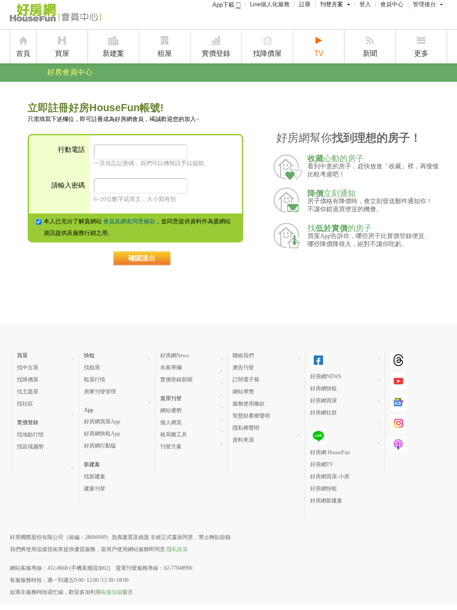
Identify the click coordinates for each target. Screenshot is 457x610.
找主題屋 (27, 392)
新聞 (370, 53)
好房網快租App (102, 433)
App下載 (224, 4)
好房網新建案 (326, 500)
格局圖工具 (173, 434)
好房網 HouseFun (330, 452)
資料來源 (243, 440)
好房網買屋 (323, 400)
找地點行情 (30, 434)
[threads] (398, 365)
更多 (421, 53)
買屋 (62, 53)
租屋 (165, 53)
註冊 (305, 4)
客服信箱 (111, 592)
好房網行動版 (100, 446)
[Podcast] (398, 449)
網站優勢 (171, 410)
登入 (365, 4)
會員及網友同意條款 (129, 221)
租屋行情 (94, 379)
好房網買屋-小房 (329, 476)
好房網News (174, 355)
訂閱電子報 (246, 379)
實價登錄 (216, 53)
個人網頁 (171, 422)
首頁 (23, 53)
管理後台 (424, 4)
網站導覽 (243, 392)
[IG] (398, 428)
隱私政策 (177, 549)
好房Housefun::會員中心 (55, 14)
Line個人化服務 (270, 4)
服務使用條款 (249, 404)
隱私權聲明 (246, 428)
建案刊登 (94, 488)
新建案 (113, 53)
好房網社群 (323, 412)
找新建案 (94, 476)
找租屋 (92, 367)
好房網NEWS (325, 376)
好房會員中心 (70, 72)
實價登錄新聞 (176, 379)
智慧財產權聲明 (251, 416)
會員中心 (391, 4)
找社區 (25, 404)
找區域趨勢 (30, 446)
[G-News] (398, 407)
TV (319, 53)
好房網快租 (323, 388)
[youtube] (398, 386)
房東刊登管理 (100, 392)
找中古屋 (27, 367)
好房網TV (321, 464)
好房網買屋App (102, 421)
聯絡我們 (243, 355)
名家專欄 (171, 367)
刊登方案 (331, 4)
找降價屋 (267, 53)
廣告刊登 (243, 367)
